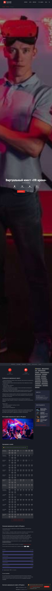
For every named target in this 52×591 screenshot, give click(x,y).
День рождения (44, 381)
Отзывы (40, 364)
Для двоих (37, 372)
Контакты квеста (34, 364)
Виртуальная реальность (44, 372)
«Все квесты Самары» (27, 544)
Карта (30, 2)
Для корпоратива (38, 385)
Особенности (13, 364)
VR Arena (7, 6)
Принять (46, 586)
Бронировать (21, 191)
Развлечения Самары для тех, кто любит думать (43, 420)
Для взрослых (38, 383)
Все (36, 370)
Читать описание (30, 191)
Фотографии (18, 364)
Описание (29, 364)
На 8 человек (44, 374)
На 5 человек (43, 376)
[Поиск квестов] (49, 2)
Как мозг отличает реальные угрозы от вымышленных (43, 409)
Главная (3, 6)
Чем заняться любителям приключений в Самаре (44, 413)
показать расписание (6, 542)
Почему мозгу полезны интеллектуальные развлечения (44, 417)
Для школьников (44, 383)
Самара (40, 2)
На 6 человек (38, 376)
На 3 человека (45, 385)
